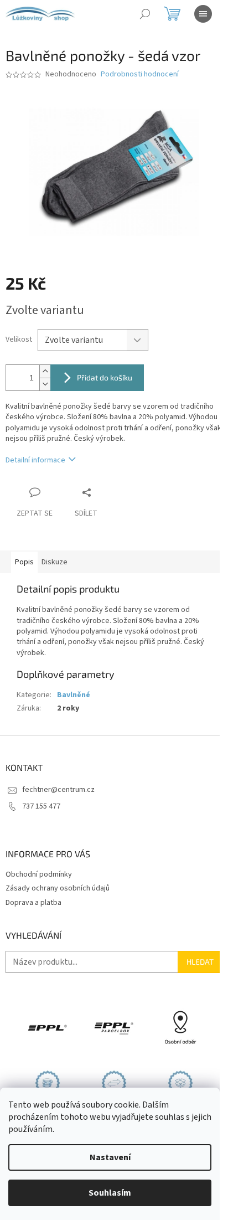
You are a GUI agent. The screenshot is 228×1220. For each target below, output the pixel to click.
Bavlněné (73, 695)
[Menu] (203, 14)
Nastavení (110, 1157)
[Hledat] (145, 14)
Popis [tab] (24, 562)
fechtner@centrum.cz (58, 789)
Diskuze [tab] (55, 562)
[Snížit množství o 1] (44, 384)
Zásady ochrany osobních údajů (58, 888)
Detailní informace (35, 460)
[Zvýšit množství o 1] (44, 371)
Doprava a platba (33, 902)
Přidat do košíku (104, 377)
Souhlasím (110, 1193)
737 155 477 (41, 806)
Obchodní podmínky (39, 874)
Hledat (200, 961)
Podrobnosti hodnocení (140, 74)
